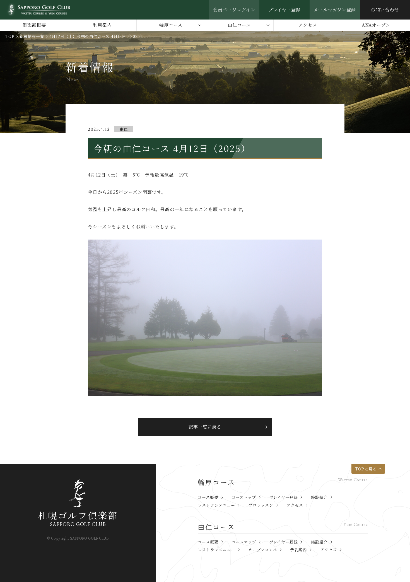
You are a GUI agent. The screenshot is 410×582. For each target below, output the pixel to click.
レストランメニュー (216, 505)
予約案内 (298, 549)
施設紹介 (319, 497)
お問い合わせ (385, 9)
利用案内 (102, 25)
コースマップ (244, 497)
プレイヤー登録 (284, 9)
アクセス (307, 25)
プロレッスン (261, 505)
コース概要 (208, 497)
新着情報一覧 (32, 36)
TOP (10, 36)
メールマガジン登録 (334, 9)
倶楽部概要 (34, 25)
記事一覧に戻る (205, 427)
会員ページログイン (234, 9)
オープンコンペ (263, 549)
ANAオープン (376, 25)
